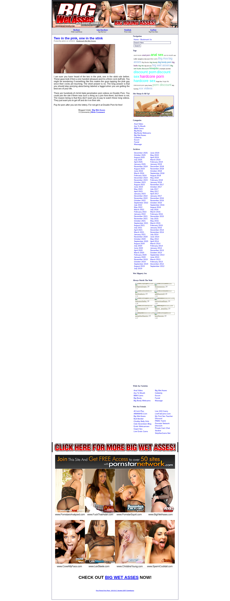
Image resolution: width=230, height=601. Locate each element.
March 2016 (155, 212)
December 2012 (157, 264)
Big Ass (163, 58)
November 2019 (141, 259)
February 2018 (156, 180)
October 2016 (156, 203)
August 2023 (139, 184)
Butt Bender (139, 419)
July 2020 (138, 246)
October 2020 (140, 239)
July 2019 (138, 268)
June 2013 (154, 257)
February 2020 (140, 255)
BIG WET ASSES (122, 577)
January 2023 (140, 194)
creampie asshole (165, 68)
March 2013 (155, 259)
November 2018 (157, 169)
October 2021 (140, 221)
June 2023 (138, 187)
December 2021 (141, 216)
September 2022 (141, 203)
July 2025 (138, 160)
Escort (136, 140)
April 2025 (138, 162)
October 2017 (156, 187)
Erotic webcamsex (141, 426)
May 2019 (154, 155)
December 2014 (157, 230)
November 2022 (141, 198)
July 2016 (154, 209)
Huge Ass (159, 81)
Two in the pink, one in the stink (78, 38)
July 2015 (154, 218)
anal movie (138, 55)
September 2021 (141, 223)
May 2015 (154, 221)
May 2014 (154, 239)
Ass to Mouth (139, 126)
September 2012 (157, 266)
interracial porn (139, 85)
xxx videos (145, 88)
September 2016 (157, 205)
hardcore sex (144, 81)
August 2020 (139, 243)
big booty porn (164, 62)
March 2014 (155, 243)
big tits (141, 66)
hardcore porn (152, 76)
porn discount (162, 85)
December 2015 (157, 216)
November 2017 (157, 184)
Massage (138, 144)
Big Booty (76, 30)
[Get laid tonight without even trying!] (154, 116)
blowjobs (154, 68)
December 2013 (157, 250)
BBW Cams (139, 128)
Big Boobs (145, 62)
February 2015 (156, 225)
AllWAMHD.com (140, 414)
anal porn (146, 55)
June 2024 (138, 171)
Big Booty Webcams (142, 133)
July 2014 (154, 234)
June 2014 (154, 237)
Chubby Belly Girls (141, 421)
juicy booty (148, 85)
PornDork (127, 30)
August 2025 (139, 157)
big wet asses (161, 65)
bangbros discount (144, 59)
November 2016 (157, 200)
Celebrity (137, 137)
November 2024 (141, 166)
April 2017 (154, 194)
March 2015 (155, 223)
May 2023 (138, 189)
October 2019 (140, 262)
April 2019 (154, 157)
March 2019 (155, 160)
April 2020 (138, 250)
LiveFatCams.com (163, 414)
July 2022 (138, 205)
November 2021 (141, 218)
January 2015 (156, 228)
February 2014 (156, 246)
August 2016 (155, 207)
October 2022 (140, 200)
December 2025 (141, 153)
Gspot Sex (138, 429)
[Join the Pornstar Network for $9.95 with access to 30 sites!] (115, 1)
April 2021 (138, 230)
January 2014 (156, 248)
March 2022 (139, 209)
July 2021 (138, 228)
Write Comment (98, 112)
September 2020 (141, 241)
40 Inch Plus (139, 411)
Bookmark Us (146, 39)
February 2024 (140, 175)
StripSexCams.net (162, 433)
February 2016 (156, 214)
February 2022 (140, 212)
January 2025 (140, 164)
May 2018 (154, 178)
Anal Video (138, 124)
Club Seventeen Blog (142, 424)
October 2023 (140, 182)
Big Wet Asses (98, 110)
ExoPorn (153, 30)
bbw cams (154, 59)
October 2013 (156, 252)
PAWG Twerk (160, 421)
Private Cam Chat (162, 428)
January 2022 (140, 214)
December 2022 (141, 196)
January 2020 (140, 257)
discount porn (145, 72)
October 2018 (156, 171)
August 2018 (155, 175)
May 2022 (138, 207)
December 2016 (157, 198)
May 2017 (154, 191)
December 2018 (157, 166)
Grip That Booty (102, 30)
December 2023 (141, 178)
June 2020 (138, 248)
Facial (136, 142)
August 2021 (139, 225)
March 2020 (139, 252)
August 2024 (139, 169)
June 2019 (154, 153)
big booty (153, 62)
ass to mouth (168, 55)
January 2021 (140, 234)
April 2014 (154, 241)
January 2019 (156, 164)
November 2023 (141, 180)
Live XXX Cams (161, 411)
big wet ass (148, 66)
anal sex (157, 55)
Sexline (158, 431)
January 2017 (156, 196)
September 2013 (157, 255)
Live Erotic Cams (141, 431)
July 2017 (154, 189)
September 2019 (141, 264)
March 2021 (139, 232)
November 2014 (157, 232)
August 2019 (139, 266)
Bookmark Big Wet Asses (86, 41)
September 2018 (157, 173)
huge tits (166, 81)
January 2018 (156, 182)
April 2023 (138, 191)
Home (136, 39)
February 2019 (156, 162)
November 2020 (141, 237)
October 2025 (140, 155)
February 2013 (156, 262)
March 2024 (139, 173)
